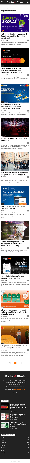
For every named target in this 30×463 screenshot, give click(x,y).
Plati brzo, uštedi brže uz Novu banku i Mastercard (13, 207)
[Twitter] (16, 393)
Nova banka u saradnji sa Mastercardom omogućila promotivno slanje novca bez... (12, 106)
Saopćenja (3, 442)
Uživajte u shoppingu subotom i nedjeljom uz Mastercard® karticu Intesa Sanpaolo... (14, 312)
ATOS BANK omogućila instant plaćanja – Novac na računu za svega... (19, 424)
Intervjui (3, 445)
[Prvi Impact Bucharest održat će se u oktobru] (15, 127)
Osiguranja (3, 447)
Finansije (3, 452)
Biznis (2, 66)
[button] (27, 2)
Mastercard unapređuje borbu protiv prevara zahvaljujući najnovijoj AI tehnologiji (12, 244)
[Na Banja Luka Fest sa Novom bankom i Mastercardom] (15, 265)
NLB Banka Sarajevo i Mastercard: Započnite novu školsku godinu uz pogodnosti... (14, 36)
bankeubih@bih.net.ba (19, 389)
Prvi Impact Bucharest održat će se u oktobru (14, 139)
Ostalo (2, 450)
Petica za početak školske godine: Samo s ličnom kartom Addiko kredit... (19, 415)
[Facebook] (13, 393)
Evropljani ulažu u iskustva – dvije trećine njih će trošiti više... (14, 347)
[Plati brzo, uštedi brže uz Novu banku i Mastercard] (15, 195)
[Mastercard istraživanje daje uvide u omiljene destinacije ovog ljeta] (15, 161)
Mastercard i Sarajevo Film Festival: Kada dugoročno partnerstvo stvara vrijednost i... (19, 406)
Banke (2, 31)
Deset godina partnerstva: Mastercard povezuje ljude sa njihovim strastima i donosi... (12, 70)
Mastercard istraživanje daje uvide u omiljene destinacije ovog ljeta (15, 173)
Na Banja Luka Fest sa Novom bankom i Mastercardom (12, 277)
